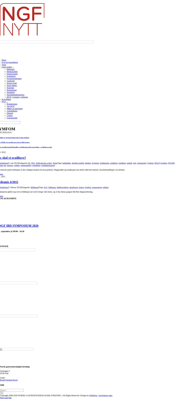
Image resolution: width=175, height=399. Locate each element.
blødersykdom (62, 187)
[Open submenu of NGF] (7, 102)
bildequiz (52, 187)
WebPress (93, 395)
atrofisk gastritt (78, 163)
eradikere (114, 163)
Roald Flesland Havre (9, 380)
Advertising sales (105, 395)
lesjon (81, 187)
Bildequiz (35, 187)
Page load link (6, 398)
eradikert (122, 163)
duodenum (73, 187)
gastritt (129, 163)
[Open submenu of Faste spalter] (13, 67)
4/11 (45, 187)
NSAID (171, 163)
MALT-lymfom (161, 163)
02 (29, 163)
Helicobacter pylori (44, 163)
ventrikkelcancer (48, 165)
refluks (17, 165)
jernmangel (141, 163)
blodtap (88, 163)
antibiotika (66, 163)
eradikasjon (104, 163)
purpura (10, 165)
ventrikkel (36, 165)
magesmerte (97, 187)
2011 (33, 163)
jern (134, 163)
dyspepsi (95, 163)
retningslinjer (26, 165)
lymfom (150, 163)
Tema (55, 163)
